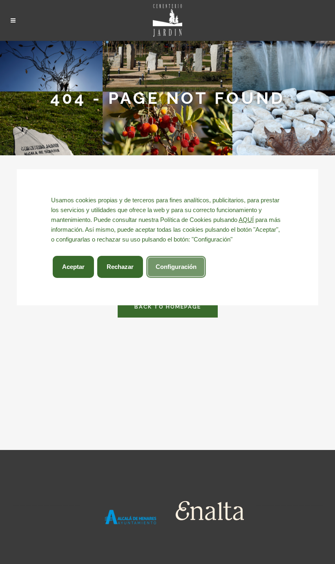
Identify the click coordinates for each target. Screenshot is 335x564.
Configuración (176, 266)
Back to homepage (167, 307)
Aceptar (73, 266)
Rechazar (120, 266)
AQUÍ (246, 219)
